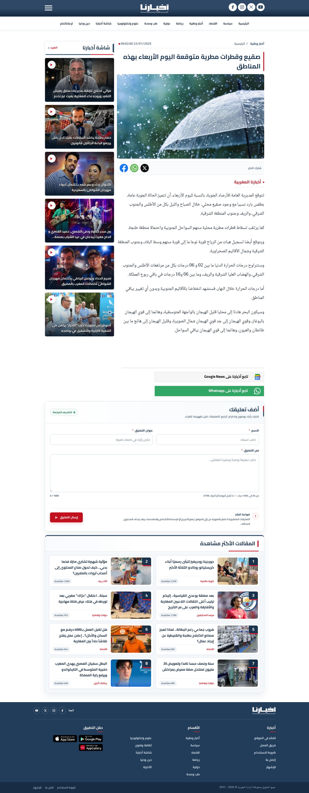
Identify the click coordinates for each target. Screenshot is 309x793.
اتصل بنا (49, 788)
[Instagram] (53, 710)
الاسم (254, 430)
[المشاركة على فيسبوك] (124, 168)
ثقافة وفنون (143, 745)
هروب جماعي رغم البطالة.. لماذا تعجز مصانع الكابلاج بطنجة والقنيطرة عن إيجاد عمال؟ (186, 635)
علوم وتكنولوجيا (127, 23)
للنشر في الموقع (265, 738)
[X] (45, 710)
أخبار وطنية (196, 23)
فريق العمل (268, 745)
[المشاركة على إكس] (144, 168)
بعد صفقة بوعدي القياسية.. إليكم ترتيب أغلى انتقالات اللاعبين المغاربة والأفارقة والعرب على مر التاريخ (187, 601)
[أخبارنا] (264, 710)
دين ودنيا (84, 23)
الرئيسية (243, 23)
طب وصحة (150, 23)
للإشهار (271, 767)
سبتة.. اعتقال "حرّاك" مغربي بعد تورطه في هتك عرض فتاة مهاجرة (83, 598)
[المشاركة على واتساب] (134, 168)
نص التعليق (250, 450)
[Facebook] (62, 710)
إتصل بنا (271, 759)
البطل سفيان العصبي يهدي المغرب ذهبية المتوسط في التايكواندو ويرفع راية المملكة (81, 669)
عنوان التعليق (142, 430)
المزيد (52, 48)
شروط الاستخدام (265, 752)
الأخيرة (147, 767)
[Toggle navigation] (48, 8)
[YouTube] (36, 710)
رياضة (179, 23)
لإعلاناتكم (66, 23)
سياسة (228, 23)
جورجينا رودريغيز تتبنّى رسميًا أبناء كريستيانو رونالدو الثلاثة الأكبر (189, 564)
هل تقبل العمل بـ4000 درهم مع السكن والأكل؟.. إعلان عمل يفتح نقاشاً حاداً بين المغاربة (83, 635)
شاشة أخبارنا (104, 23)
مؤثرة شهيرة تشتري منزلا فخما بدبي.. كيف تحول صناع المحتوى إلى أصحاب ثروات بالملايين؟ (81, 567)
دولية (166, 23)
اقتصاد (213, 23)
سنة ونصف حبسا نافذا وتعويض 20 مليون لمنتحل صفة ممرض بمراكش (188, 666)
